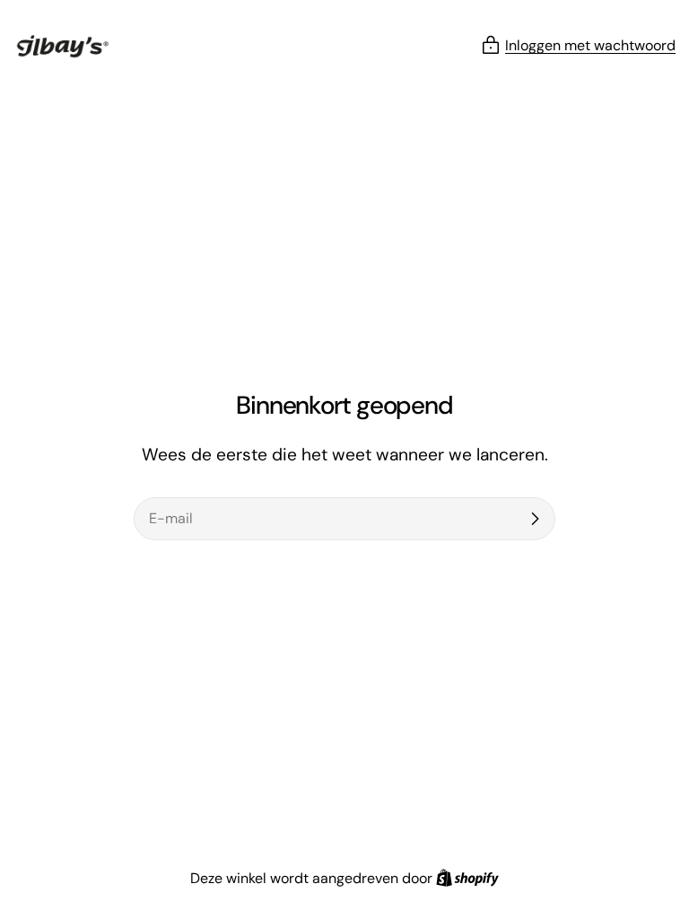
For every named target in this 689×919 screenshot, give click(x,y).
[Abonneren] (535, 519)
